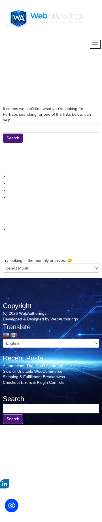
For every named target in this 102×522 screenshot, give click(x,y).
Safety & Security (18, 453)
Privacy (9, 442)
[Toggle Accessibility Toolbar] (11, 505)
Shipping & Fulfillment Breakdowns (43, 189)
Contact (10, 465)
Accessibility (13, 459)
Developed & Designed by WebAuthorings (40, 319)
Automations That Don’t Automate (42, 175)
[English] (6, 334)
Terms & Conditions (20, 448)
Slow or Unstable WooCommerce (41, 183)
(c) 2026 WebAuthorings (24, 313)
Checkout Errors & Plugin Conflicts (42, 196)
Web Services (24, 228)
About (8, 471)
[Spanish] (14, 334)
